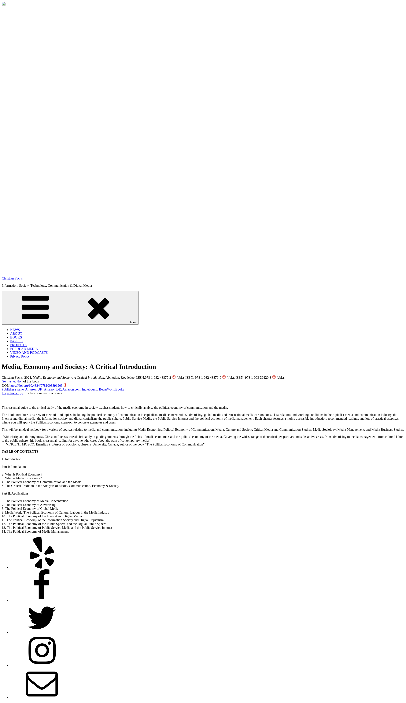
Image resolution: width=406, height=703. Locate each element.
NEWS (15, 330)
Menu (133, 322)
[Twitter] (42, 632)
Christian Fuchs (12, 278)
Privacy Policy (20, 356)
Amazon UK (34, 389)
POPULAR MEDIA (24, 349)
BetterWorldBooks (111, 389)
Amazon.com (71, 389)
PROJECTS (18, 345)
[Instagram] (42, 665)
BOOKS (16, 337)
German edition (12, 381)
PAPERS (16, 341)
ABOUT (16, 333)
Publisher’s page (13, 389)
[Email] (42, 697)
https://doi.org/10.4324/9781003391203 (36, 385)
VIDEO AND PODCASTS (29, 352)
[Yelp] (42, 567)
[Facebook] (42, 600)
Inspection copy (12, 393)
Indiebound (89, 389)
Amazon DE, (53, 389)
